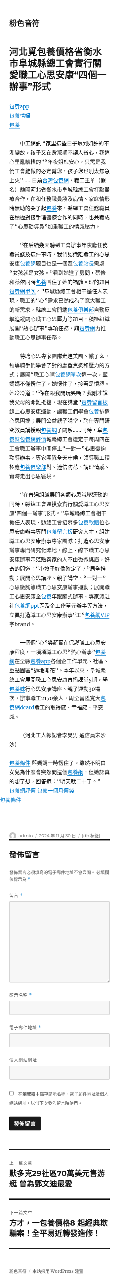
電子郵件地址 (25, 1027)
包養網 (28, 263)
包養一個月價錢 (55, 790)
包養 (14, 125)
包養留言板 (94, 402)
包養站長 (83, 263)
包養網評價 (33, 439)
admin (26, 835)
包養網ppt (27, 605)
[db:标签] (91, 835)
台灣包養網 (55, 180)
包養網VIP (97, 615)
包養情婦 (19, 115)
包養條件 (19, 763)
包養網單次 (22, 291)
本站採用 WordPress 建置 (57, 1271)
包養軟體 (88, 522)
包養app (19, 106)
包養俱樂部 (80, 309)
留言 (16, 895)
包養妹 (17, 689)
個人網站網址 (23, 1059)
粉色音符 (24, 23)
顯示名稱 (20, 995)
